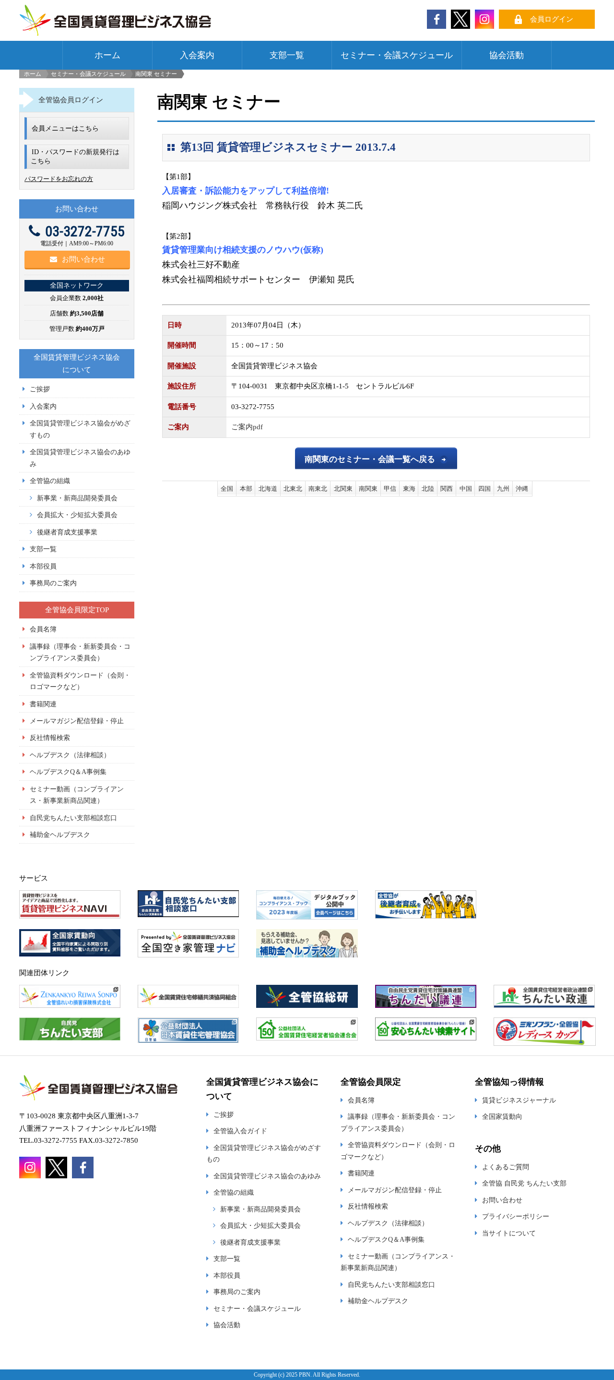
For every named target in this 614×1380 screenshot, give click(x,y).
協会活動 (506, 55)
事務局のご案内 (53, 583)
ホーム (107, 55)
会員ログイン (551, 19)
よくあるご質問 (505, 1167)
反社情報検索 (50, 737)
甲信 (390, 488)
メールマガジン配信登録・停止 (77, 721)
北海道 (268, 488)
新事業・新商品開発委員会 (77, 498)
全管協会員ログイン (70, 100)
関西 (446, 488)
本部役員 (43, 566)
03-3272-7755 (85, 231)
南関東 (368, 488)
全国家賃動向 (502, 1116)
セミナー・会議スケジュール (397, 55)
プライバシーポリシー (515, 1216)
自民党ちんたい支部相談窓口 (73, 818)
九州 (503, 488)
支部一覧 (287, 55)
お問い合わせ (83, 259)
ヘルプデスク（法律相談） (70, 755)
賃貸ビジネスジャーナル (519, 1100)
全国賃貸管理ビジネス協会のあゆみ (267, 1176)
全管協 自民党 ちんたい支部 (524, 1183)
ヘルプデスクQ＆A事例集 (68, 771)
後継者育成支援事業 (67, 532)
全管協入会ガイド (240, 1131)
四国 (484, 488)
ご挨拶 (40, 389)
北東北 (292, 488)
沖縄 (522, 488)
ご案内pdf (247, 427)
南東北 (317, 488)
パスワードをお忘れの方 (58, 178)
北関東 (343, 488)
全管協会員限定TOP (77, 610)
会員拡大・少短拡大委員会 (77, 515)
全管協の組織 (50, 480)
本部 (246, 488)
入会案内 (197, 55)
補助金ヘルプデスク (60, 834)
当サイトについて (509, 1233)
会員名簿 (43, 629)
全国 (227, 488)
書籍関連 (43, 704)
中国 (466, 488)
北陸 (428, 488)
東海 (409, 488)
